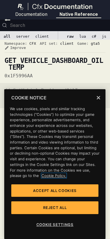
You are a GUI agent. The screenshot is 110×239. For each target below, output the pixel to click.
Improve (15, 48)
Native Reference (79, 14)
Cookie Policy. (53, 175)
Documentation (31, 14)
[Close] (98, 97)
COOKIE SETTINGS (55, 224)
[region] (54, 164)
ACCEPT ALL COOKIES (55, 190)
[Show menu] (7, 20)
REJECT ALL (55, 207)
